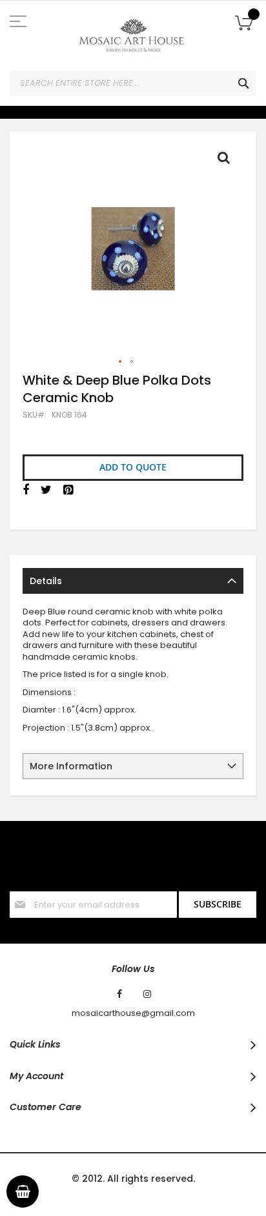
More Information (71, 766)
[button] (121, 362)
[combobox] (133, 83)
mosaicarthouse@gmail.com (133, 1013)
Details (46, 580)
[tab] (133, 581)
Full (227, 160)
